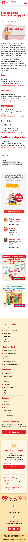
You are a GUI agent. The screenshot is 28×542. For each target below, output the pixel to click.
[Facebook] (10, 529)
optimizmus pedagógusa (16, 164)
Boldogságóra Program (8, 3)
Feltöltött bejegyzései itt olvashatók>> (13, 86)
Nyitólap (3, 9)
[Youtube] (14, 529)
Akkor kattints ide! (14, 224)
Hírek (8, 9)
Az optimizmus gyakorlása (9, 162)
